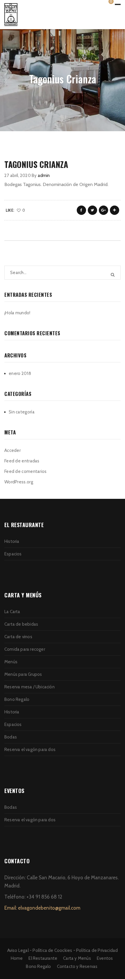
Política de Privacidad (97, 950)
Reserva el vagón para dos (30, 749)
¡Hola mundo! (17, 312)
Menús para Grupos (23, 674)
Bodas (10, 737)
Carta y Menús (77, 958)
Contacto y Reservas (77, 966)
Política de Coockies (52, 950)
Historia (11, 541)
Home (17, 958)
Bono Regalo (16, 699)
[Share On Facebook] (81, 210)
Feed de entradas (22, 461)
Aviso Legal (18, 950)
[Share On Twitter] (92, 210)
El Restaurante (42, 958)
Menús (10, 661)
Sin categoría (22, 412)
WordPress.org (18, 482)
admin (44, 175)
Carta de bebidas (21, 624)
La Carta (12, 611)
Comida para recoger (24, 649)
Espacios (13, 554)
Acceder (12, 450)
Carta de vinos (18, 636)
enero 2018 (20, 373)
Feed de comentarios (25, 471)
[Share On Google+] (103, 210)
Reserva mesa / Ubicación (29, 686)
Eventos (105, 958)
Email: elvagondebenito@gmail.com (42, 908)
